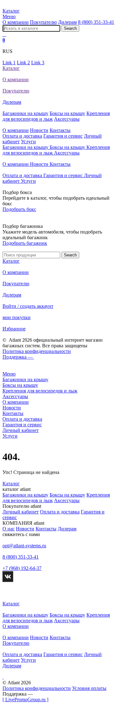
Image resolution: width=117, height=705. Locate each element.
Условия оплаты (89, 688)
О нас (8, 528)
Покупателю (43, 22)
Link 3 (37, 62)
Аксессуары (67, 119)
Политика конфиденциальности (36, 351)
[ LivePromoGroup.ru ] (25, 699)
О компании (15, 22)
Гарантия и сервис (63, 136)
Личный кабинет (20, 511)
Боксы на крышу (67, 113)
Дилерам (67, 22)
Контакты (60, 130)
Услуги (28, 141)
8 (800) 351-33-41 (96, 22)
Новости (39, 130)
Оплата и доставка (22, 136)
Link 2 (23, 62)
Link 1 (9, 62)
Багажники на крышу (25, 113)
